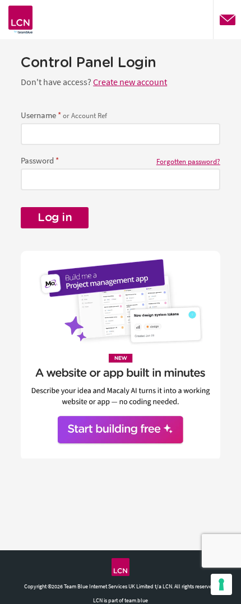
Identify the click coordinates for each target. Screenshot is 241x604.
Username (38, 115)
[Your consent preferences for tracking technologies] (221, 584)
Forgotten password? (188, 161)
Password (37, 160)
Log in (55, 217)
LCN (120, 567)
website (20, 20)
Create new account (130, 81)
